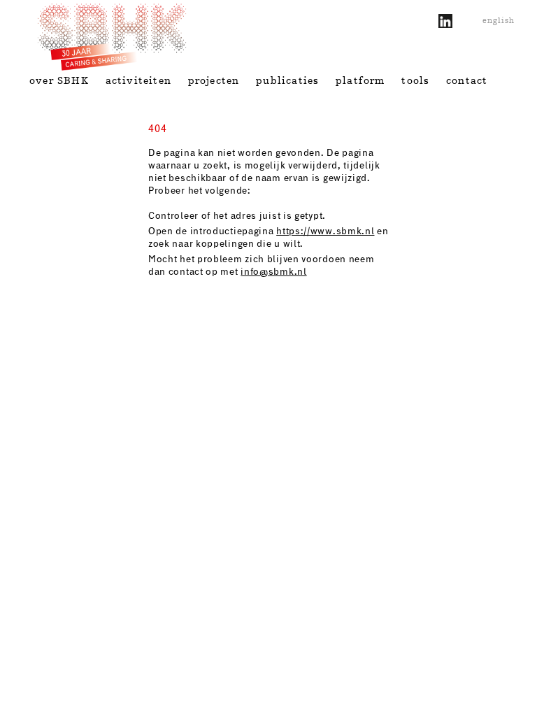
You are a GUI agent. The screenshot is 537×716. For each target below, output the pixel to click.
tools (415, 80)
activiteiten (138, 80)
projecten (214, 80)
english (498, 20)
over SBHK (59, 80)
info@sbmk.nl (273, 272)
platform (360, 80)
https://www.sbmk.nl (325, 231)
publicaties (287, 80)
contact (466, 80)
